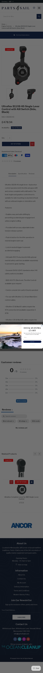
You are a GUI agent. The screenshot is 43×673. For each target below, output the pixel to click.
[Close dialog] (41, 325)
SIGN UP (32, 341)
